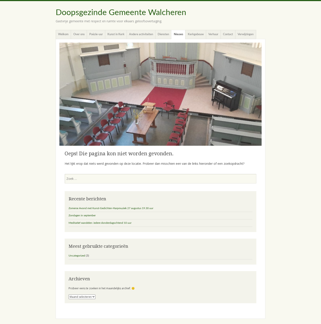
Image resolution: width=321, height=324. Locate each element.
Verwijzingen (246, 34)
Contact (228, 34)
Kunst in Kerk (115, 34)
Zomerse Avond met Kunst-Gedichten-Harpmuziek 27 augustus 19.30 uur (111, 208)
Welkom (63, 34)
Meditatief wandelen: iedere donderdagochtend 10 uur (100, 223)
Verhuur (213, 34)
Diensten (163, 34)
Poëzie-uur (96, 34)
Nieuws (178, 34)
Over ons (79, 34)
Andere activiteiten (141, 34)
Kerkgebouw (196, 34)
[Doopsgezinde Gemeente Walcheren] (160, 94)
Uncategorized (77, 255)
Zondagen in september (82, 215)
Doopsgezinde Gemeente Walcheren (121, 13)
